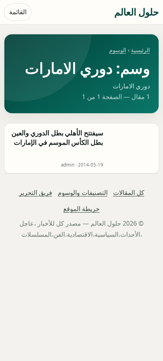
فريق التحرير (35, 192)
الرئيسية (140, 50)
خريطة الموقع (81, 208)
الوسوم (117, 50)
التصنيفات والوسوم (83, 192)
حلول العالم (136, 11)
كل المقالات (128, 192)
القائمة (18, 11)
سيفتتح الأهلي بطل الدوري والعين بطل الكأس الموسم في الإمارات (57, 137)
